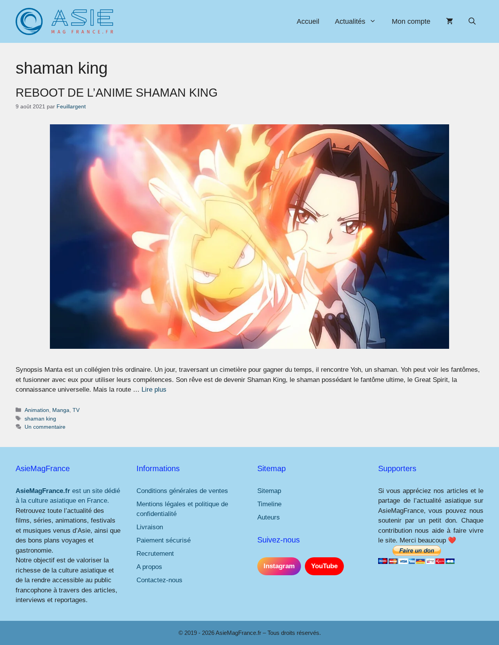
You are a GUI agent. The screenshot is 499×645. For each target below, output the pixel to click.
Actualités (350, 21)
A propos (149, 567)
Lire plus (154, 389)
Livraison (149, 527)
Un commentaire (45, 427)
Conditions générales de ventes (182, 491)
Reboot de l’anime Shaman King (117, 92)
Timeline (269, 504)
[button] (472, 21)
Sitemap (269, 491)
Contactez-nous (159, 580)
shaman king (40, 418)
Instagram (279, 566)
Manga (60, 410)
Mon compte (411, 21)
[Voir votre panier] (449, 21)
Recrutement (155, 553)
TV (76, 410)
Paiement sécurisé (163, 540)
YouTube (324, 566)
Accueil (308, 21)
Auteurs (268, 517)
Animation (37, 410)
